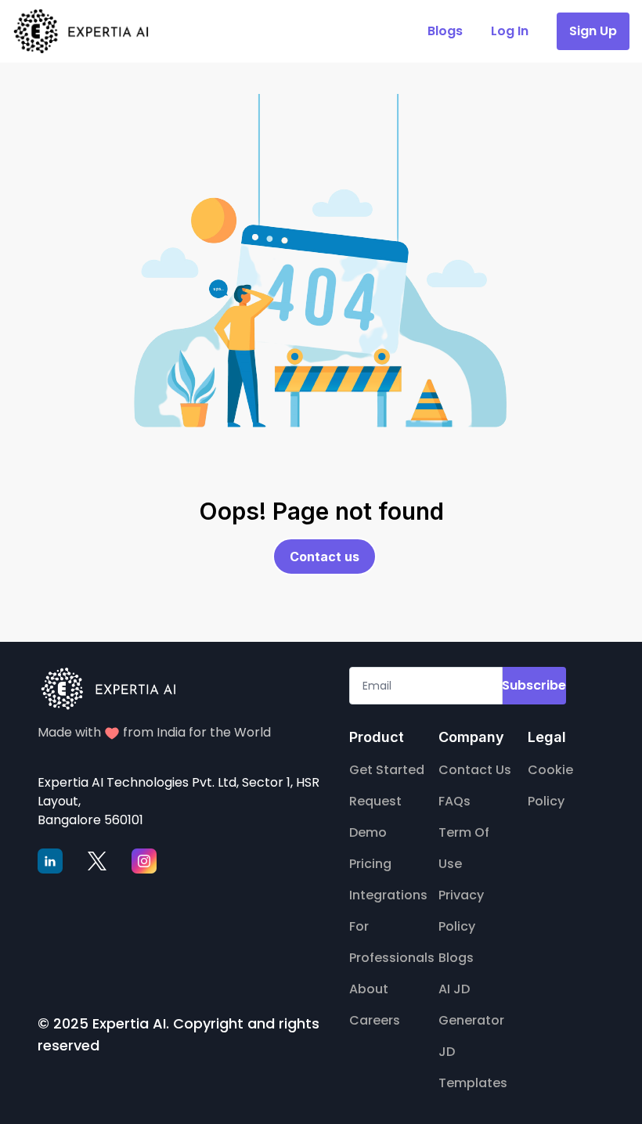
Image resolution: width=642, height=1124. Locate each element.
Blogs (456, 958)
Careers (374, 1020)
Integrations (388, 895)
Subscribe (534, 685)
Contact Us (474, 770)
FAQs (454, 801)
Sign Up (593, 31)
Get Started (386, 770)
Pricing (370, 864)
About (368, 989)
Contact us (324, 556)
